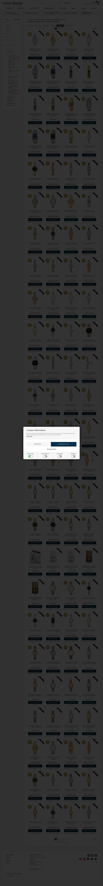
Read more (29, 436)
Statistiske (73, 453)
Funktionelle (60, 453)
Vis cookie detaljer (51, 449)
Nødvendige (30, 453)
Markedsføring (45, 453)
